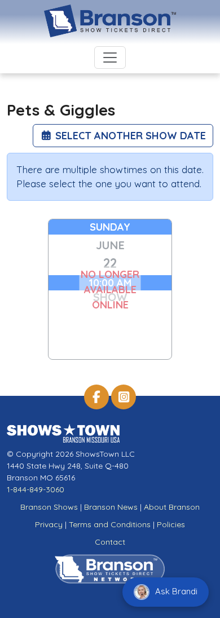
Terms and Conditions (110, 524)
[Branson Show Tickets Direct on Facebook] (96, 397)
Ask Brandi (175, 591)
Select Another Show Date (129, 135)
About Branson (172, 507)
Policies (171, 524)
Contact (110, 542)
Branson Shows (49, 507)
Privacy (49, 524)
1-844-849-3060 (35, 489)
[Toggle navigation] (110, 57)
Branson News (111, 507)
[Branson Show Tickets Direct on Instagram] (123, 397)
